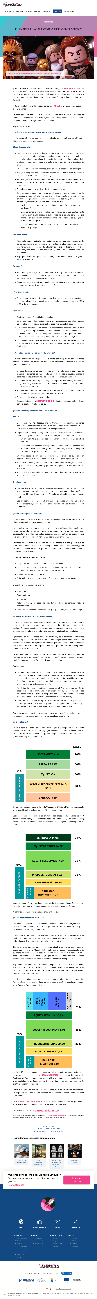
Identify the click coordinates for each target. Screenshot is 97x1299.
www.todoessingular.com (57, 1115)
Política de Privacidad (39, 1273)
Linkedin (74, 1241)
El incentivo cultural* (74, 1161)
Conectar (71, 1235)
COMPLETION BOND (45, 401)
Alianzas (55, 1238)
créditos (17, 1295)
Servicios (19, 1241)
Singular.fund (20, 1254)
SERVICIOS (76, 1227)
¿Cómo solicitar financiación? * (21, 1161)
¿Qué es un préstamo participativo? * (38, 1162)
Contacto (74, 1238)
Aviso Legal (28, 1273)
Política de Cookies (53, 1273)
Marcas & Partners (56, 1235)
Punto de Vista (48, 22)
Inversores (35, 1235)
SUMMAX (21, 1227)
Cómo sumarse (57, 1249)
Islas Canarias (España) (63, 1289)
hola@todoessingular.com (47, 1110)
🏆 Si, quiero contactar (76, 1179)
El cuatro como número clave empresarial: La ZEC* (56, 1163)
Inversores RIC (39, 1241)
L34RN (57, 1227)
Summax (19, 1243)
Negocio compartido (59, 1241)
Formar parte (39, 1243)
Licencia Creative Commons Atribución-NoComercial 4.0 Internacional (43, 1293)
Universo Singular (22, 1238)
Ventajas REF (39, 1238)
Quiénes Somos (18, 1235)
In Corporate (24, 1246)
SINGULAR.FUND (39, 1227)
